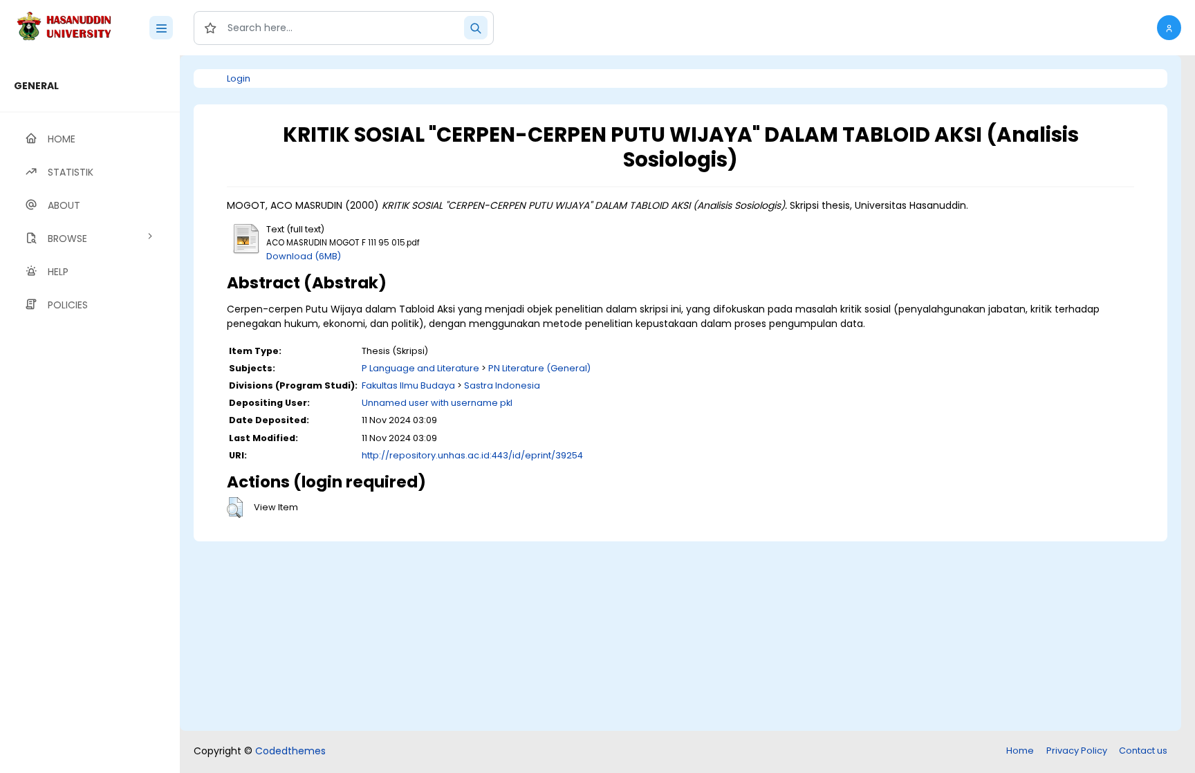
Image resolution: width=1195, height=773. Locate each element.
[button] (1169, 27)
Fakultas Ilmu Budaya (408, 385)
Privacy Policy (1076, 750)
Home (1020, 750)
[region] (90, 414)
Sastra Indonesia (502, 385)
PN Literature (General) (539, 368)
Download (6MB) (303, 256)
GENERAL (36, 86)
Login (238, 78)
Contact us (1143, 750)
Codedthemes (290, 751)
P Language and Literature (420, 368)
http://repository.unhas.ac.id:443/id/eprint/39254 (472, 455)
